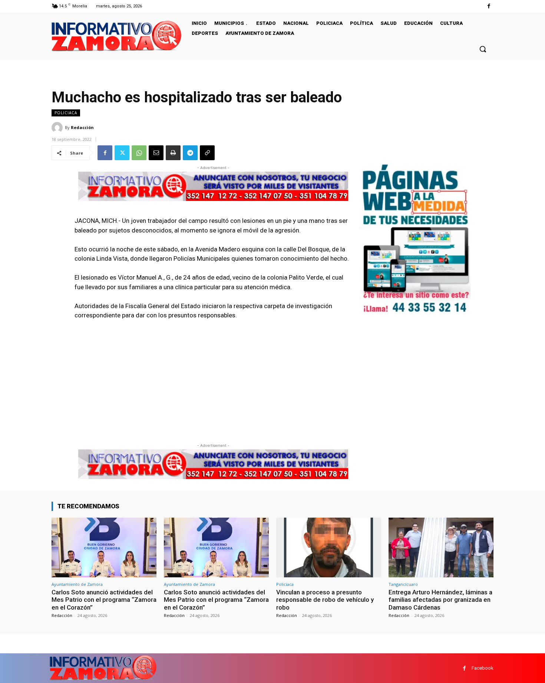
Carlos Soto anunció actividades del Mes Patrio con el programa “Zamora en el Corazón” (104, 599)
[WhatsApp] (139, 152)
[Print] (173, 152)
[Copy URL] (207, 152)
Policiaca (65, 112)
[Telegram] (190, 152)
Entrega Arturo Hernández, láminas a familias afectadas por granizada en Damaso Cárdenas (440, 599)
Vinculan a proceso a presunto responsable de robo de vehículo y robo (325, 599)
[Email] (156, 152)
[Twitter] (122, 152)
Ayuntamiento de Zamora (77, 584)
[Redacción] (58, 127)
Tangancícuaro (403, 584)
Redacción (82, 127)
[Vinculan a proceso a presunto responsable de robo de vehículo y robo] (328, 547)
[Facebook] (488, 6)
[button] (482, 49)
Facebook (482, 668)
